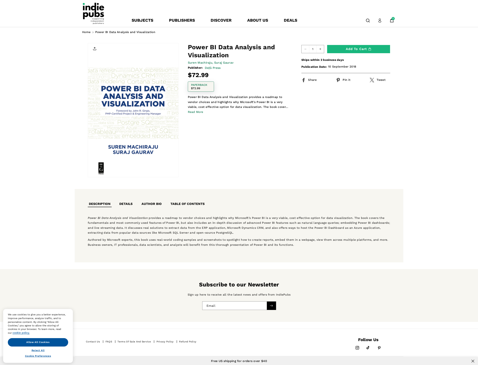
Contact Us (93, 341)
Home (86, 32)
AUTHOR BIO (152, 204)
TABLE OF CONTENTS (187, 204)
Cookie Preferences (38, 356)
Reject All (38, 350)
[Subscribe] (271, 306)
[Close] (473, 361)
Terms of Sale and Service (134, 341)
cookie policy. (21, 332)
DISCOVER (221, 20)
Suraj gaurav (224, 62)
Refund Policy (187, 341)
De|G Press (213, 67)
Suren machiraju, (200, 62)
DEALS (290, 20)
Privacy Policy (165, 341)
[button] (368, 20)
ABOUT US (257, 20)
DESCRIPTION (100, 204)
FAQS (108, 341)
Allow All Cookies (37, 342)
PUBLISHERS (182, 20)
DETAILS (126, 204)
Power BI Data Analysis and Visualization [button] (125, 32)
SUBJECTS (142, 20)
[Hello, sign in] (380, 20)
